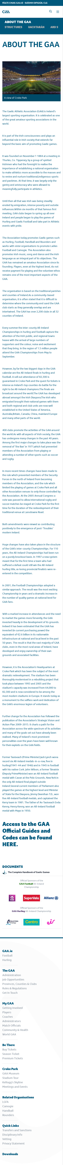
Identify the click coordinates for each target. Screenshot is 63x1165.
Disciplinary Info (12, 1135)
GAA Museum (10, 1073)
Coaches (7, 1017)
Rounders (8, 1115)
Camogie (7, 1106)
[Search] (50, 11)
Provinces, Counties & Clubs (19, 984)
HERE (9, 844)
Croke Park (10, 1069)
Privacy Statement (13, 1143)
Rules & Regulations (14, 988)
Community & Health (15, 1030)
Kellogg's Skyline (12, 1082)
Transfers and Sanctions (17, 1130)
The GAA (8, 970)
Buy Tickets (9, 1049)
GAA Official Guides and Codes (26, 830)
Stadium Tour (10, 1078)
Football (7, 956)
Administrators (11, 1021)
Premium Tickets (12, 1058)
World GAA (9, 1034)
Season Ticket (10, 1054)
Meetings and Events (15, 1087)
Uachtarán (36, 27)
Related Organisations (18, 1097)
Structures (13, 27)
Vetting (6, 1139)
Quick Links (10, 1126)
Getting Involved (12, 1008)
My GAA (8, 1003)
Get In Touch (10, 993)
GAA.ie (7, 951)
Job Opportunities (13, 979)
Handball (7, 1111)
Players (6, 1012)
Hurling (7, 960)
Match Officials (11, 1026)
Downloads (10, 1154)
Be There (8, 1045)
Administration (11, 975)
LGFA (5, 1102)
